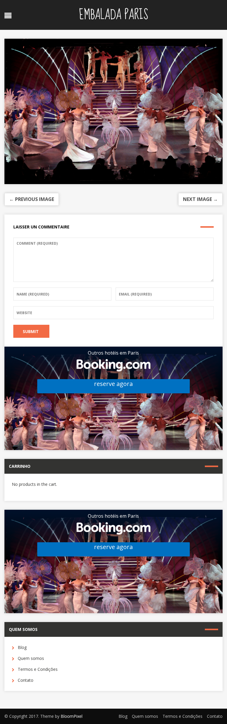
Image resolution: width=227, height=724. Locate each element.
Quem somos (31, 658)
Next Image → (200, 199)
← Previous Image (31, 199)
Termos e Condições (38, 669)
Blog (22, 647)
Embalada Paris (113, 14)
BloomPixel (71, 716)
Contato (25, 680)
